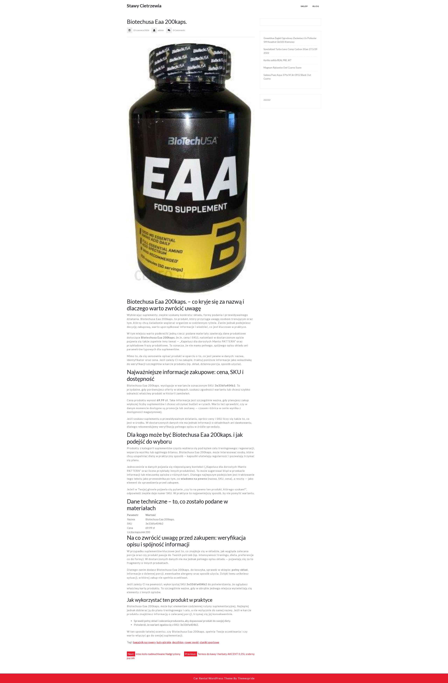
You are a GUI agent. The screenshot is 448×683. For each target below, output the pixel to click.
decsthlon (178, 642)
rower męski (192, 642)
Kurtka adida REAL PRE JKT (278, 60)
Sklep (304, 6)
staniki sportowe (209, 642)
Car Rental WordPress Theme (213, 678)
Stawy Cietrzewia (144, 5)
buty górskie (164, 642)
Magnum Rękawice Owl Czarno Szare (282, 67)
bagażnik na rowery (144, 642)
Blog (316, 6)
